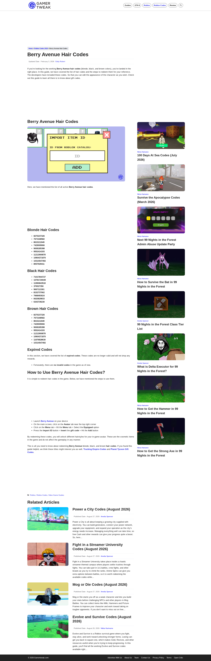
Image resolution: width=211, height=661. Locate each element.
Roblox (147, 5)
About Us (128, 658)
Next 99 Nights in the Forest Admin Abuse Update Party (156, 242)
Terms (169, 658)
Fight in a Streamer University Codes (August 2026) (98, 547)
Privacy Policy (158, 658)
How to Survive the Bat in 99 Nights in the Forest (157, 284)
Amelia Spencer (107, 516)
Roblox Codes (160, 5)
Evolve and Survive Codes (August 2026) (102, 619)
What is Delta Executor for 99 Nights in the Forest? (157, 369)
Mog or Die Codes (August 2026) (100, 584)
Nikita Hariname (107, 628)
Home (31, 48)
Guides (128, 5)
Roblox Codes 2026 (41, 48)
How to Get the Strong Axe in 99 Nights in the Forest (159, 453)
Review (173, 5)
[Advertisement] (105, 28)
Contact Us (145, 658)
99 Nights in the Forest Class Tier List (160, 326)
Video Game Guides (56, 495)
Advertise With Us (115, 658)
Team (136, 658)
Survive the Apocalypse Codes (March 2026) (158, 200)
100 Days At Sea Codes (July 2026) (157, 157)
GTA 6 (137, 5)
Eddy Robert (60, 61)
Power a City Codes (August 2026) (101, 509)
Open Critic (178, 658)
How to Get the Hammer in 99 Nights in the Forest (157, 411)
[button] (181, 5)
